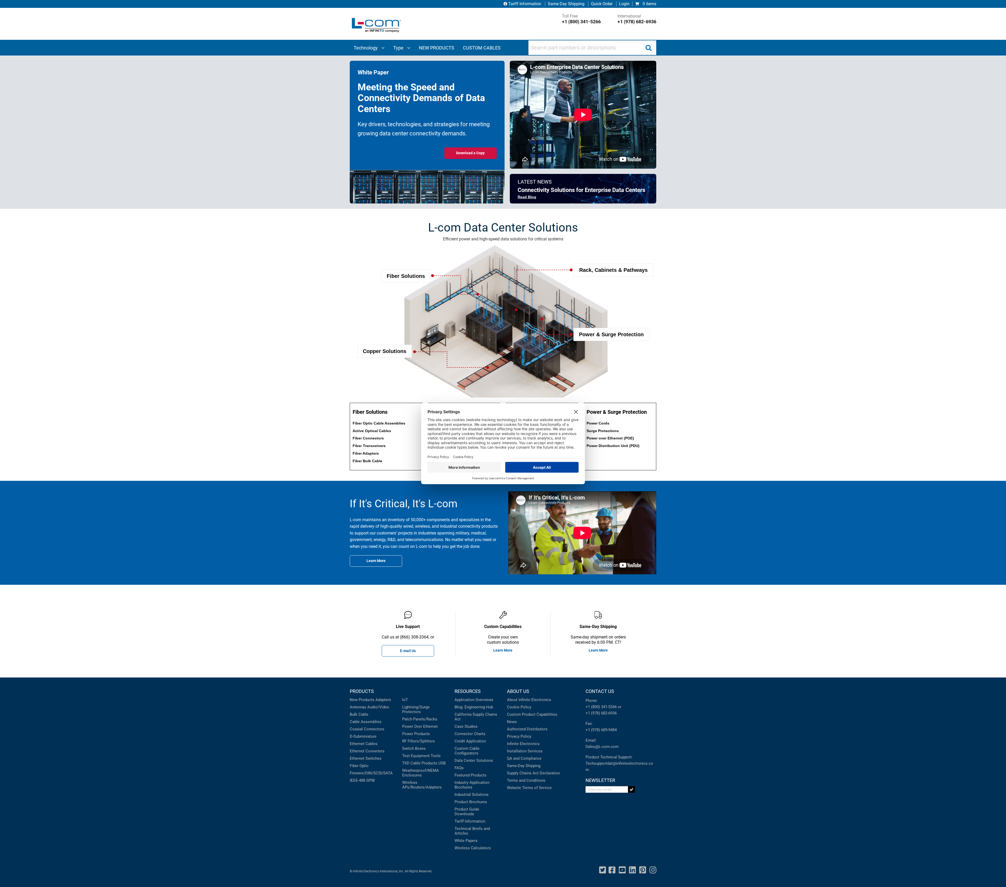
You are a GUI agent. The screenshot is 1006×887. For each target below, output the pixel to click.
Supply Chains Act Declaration (533, 773)
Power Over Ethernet (420, 726)
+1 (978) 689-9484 (601, 730)
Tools (436, 755)
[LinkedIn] (632, 870)
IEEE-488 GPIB (362, 780)
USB (442, 763)
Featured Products (470, 775)
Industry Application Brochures (472, 785)
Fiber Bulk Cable (367, 461)
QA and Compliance (524, 758)
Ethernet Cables (364, 743)
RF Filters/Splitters (418, 741)
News (512, 721)
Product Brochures (471, 802)
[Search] (648, 48)
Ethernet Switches (365, 758)
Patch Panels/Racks (419, 719)
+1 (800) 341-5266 (601, 706)
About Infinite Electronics (529, 699)
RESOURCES (468, 691)
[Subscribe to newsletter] (631, 789)
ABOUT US (518, 691)
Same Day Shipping (566, 3)
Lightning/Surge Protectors (416, 709)
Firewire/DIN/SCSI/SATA (371, 773)
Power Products (416, 733)
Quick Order (602, 3)
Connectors (374, 729)
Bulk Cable (359, 714)
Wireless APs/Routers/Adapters (422, 785)
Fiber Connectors (368, 438)
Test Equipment (416, 755)
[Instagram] (652, 870)
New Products (362, 699)
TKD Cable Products (419, 763)
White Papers (466, 840)
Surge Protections (603, 431)
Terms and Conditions (526, 780)
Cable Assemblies (365, 721)
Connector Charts (470, 733)
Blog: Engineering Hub (474, 707)
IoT (405, 699)
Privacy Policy (519, 736)
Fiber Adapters (366, 453)
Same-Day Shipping (523, 765)
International (636, 19)
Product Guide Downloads (467, 811)
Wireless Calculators (473, 848)
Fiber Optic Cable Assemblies (379, 423)
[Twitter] (602, 870)
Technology (366, 48)
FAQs (459, 767)
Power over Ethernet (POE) (610, 438)
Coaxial (356, 729)
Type (398, 48)
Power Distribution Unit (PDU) (613, 446)
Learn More (502, 650)
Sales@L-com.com (602, 746)
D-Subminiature (363, 736)
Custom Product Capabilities (532, 714)
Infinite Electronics (523, 743)
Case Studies (466, 726)
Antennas (358, 707)
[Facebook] (612, 870)
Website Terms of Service (529, 787)
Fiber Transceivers (369, 446)
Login (624, 3)
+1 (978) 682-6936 (601, 713)
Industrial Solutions (472, 794)
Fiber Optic (359, 765)
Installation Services (525, 751)
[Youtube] (622, 870)
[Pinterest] (642, 870)
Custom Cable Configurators (467, 751)
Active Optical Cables (372, 431)
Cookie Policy (519, 707)
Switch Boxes (414, 748)
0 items (649, 3)
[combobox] (592, 47)
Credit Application (470, 741)
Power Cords (598, 423)
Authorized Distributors (527, 729)
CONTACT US (600, 691)
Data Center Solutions (474, 760)
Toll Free (581, 19)
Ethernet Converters (367, 751)
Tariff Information (524, 3)
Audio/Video (378, 707)
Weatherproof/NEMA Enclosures (420, 773)
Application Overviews (474, 699)
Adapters (383, 699)
